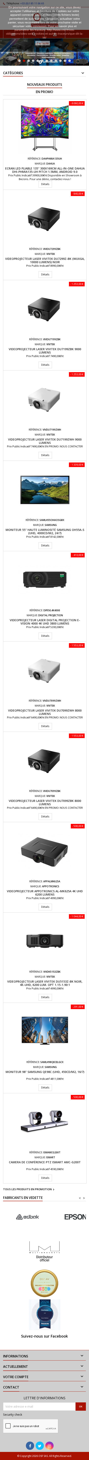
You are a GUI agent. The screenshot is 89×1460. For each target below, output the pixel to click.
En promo (44, 92)
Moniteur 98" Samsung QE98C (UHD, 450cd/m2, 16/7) (45, 1072)
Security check (12, 1414)
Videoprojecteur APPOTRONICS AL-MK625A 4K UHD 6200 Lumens (45, 892)
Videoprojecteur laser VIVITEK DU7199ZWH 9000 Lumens (45, 441)
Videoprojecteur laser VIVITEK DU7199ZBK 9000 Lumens (45, 350)
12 (69, 60)
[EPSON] (27, 1217)
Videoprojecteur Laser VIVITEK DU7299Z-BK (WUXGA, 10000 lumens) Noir (45, 260)
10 (60, 60)
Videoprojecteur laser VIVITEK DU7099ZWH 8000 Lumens (45, 712)
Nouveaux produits (44, 84)
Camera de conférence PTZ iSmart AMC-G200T (45, 1162)
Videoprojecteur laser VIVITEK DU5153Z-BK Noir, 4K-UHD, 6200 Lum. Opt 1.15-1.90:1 (44, 983)
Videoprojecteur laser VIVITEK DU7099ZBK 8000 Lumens (45, 802)
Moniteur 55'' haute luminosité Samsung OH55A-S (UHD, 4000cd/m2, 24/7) (45, 531)
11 (65, 60)
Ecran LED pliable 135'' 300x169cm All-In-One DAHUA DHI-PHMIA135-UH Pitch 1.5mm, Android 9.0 (45, 170)
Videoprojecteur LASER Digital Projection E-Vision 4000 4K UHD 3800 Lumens (45, 621)
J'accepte (42, 43)
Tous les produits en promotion (29, 1189)
